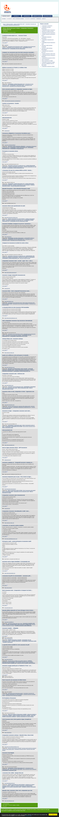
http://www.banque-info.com (9, 783)
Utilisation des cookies (31, 809)
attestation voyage (47, 16)
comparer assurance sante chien (48, 53)
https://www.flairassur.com (9, 800)
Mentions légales (8, 809)
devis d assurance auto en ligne (15, 490)
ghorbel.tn (6, 45)
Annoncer (38, 18)
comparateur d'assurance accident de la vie (16, 165)
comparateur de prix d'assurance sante (19, 221)
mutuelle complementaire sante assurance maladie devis (18, 624)
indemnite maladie (37, 16)
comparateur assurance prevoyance (46, 38)
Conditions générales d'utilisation (19, 809)
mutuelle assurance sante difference (23, 625)
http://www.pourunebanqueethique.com (11, 746)
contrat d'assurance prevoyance (18, 186)
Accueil (4, 18)
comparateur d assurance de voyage (47, 40)
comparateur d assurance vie (17, 148)
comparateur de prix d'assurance (17, 48)
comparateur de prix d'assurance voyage (15, 46)
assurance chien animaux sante (24, 406)
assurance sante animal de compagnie (29, 748)
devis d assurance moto (7, 303)
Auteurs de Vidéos (19, 18)
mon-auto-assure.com (8, 607)
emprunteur (27, 16)
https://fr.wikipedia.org (8, 638)
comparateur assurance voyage (48, 62)
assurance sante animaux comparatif (14, 748)
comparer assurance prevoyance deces (48, 35)
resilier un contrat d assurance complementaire (21, 785)
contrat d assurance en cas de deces (21, 184)
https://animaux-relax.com (9, 352)
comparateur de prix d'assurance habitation (17, 86)
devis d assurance (45, 59)
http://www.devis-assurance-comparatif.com (12, 100)
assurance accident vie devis (25, 258)
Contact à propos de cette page (43, 809)
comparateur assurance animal (20, 749)
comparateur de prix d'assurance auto (14, 47)
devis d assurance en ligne (47, 60)
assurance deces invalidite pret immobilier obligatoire (17, 660)
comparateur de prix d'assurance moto (15, 302)
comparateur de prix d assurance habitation (48, 56)
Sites (14, 18)
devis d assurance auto (23, 387)
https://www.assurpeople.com (9, 573)
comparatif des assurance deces (48, 57)
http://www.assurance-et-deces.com (11, 217)
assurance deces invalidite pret (9, 663)
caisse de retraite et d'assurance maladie (17, 714)
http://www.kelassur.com (9, 301)
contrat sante (6, 16)
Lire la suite (4, 42)
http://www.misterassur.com (10, 367)
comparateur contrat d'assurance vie (16, 84)
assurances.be (7, 288)
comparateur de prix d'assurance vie (16, 239)
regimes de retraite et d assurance (26, 257)
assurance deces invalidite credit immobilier (26, 663)
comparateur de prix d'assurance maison (17, 240)
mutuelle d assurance (8, 642)
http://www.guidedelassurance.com (11, 538)
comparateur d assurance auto (17, 85)
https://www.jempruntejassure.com (10, 318)
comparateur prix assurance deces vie (47, 52)
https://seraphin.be (8, 236)
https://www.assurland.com (9, 445)
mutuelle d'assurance (16, 641)
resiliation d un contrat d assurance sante (11, 786)
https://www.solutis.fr (8, 587)
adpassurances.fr (7, 459)
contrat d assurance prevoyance (15, 166)
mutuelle (16, 16)
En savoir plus (28, 815)
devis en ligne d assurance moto (28, 302)
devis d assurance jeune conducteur (29, 769)
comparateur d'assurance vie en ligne (18, 336)
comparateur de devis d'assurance (16, 238)
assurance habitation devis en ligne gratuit (48, 64)
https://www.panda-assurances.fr (10, 272)
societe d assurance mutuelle (14, 640)
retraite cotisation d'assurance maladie (21, 715)
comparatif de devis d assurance (48, 30)
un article (32, 18)
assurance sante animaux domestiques (47, 49)
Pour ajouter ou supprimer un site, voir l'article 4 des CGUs (13, 810)
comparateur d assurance (47, 25)
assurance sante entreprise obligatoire (16, 146)
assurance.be (6, 130)
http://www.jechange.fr (9, 659)
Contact (44, 18)
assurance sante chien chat (13, 406)
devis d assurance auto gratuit (11, 387)
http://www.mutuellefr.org (9, 622)
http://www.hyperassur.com (9, 404)
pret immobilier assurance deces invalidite (24, 661)
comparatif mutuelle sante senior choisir (15, 623)
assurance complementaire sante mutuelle (17, 368)
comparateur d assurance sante (29, 641)
